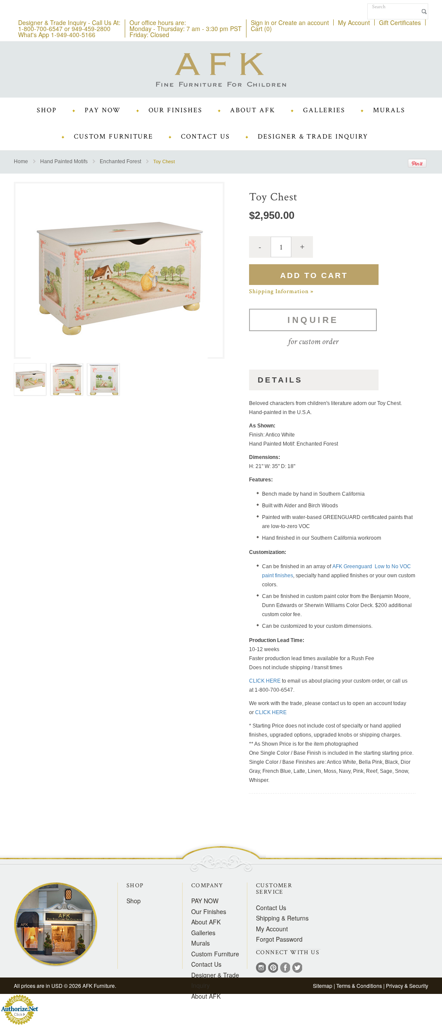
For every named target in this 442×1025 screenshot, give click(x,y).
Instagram (261, 968)
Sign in (260, 22)
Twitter (297, 968)
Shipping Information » (281, 291)
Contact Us (271, 907)
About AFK (206, 996)
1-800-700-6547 (40, 28)
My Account (354, 22)
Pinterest (273, 968)
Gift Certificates (400, 22)
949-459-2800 (91, 28)
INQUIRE (312, 320)
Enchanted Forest (120, 161)
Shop (133, 900)
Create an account (303, 22)
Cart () (261, 28)
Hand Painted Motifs (64, 161)
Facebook (285, 968)
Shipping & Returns (282, 918)
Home (21, 161)
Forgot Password (279, 939)
